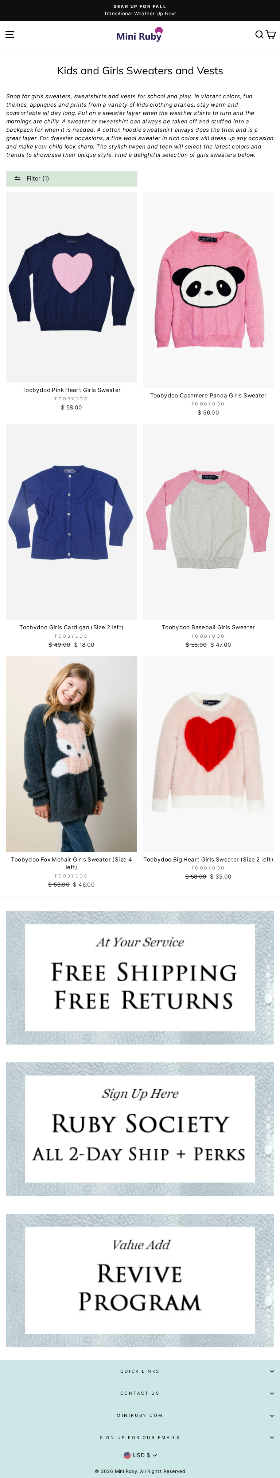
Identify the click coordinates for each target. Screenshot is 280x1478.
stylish (118, 146)
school (156, 96)
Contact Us (140, 1393)
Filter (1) (37, 178)
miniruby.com (140, 1415)
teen (166, 146)
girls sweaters (50, 96)
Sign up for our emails (140, 1437)
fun (247, 96)
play (185, 96)
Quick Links (140, 1371)
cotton (111, 129)
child (56, 146)
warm (218, 104)
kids (142, 104)
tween (137, 146)
